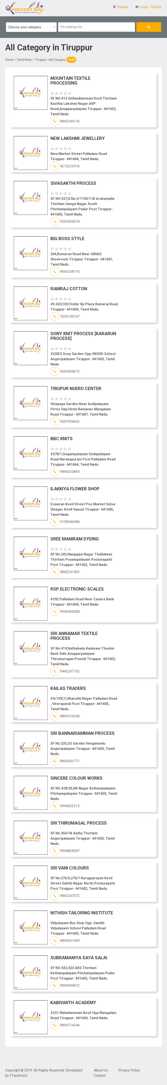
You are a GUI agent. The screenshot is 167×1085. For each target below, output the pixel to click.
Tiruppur (41, 59)
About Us (101, 1070)
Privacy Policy (129, 1070)
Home (9, 59)
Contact (99, 1075)
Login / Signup (150, 7)
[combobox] (31, 27)
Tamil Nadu (24, 59)
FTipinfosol (18, 1075)
